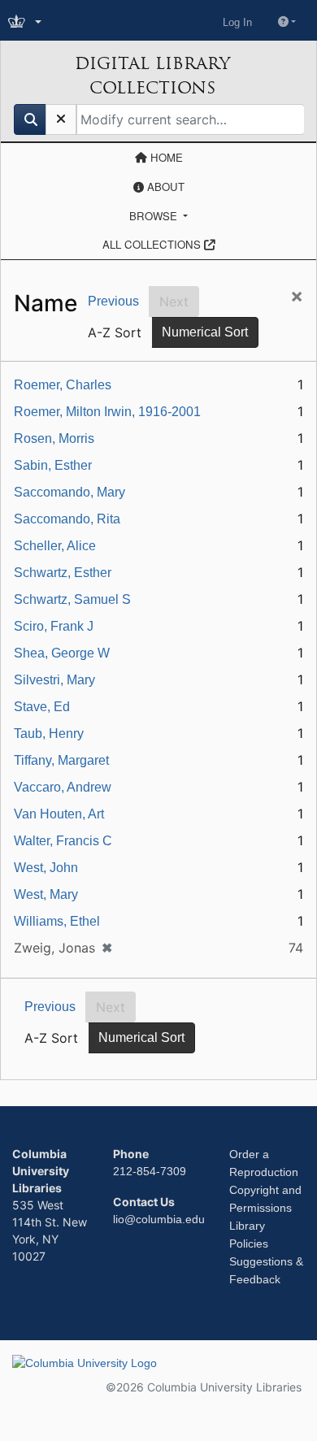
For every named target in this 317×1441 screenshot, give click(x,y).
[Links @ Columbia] (26, 22)
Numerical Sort (205, 332)
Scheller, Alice (55, 546)
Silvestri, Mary (54, 680)
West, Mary (46, 894)
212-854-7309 (149, 1171)
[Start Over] (61, 119)
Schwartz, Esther (62, 572)
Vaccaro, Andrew (62, 787)
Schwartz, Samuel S (72, 599)
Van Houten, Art (59, 814)
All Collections (153, 244)
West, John (46, 868)
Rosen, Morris (54, 438)
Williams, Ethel (57, 921)
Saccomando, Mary (69, 492)
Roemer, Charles (62, 385)
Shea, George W (62, 653)
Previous (113, 301)
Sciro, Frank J (53, 626)
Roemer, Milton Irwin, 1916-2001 (107, 412)
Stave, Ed (42, 707)
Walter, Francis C (63, 841)
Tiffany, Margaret (61, 760)
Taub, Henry (49, 733)
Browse (154, 216)
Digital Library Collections (152, 76)
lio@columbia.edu (159, 1219)
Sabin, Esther (53, 465)
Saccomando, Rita (67, 519)
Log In (237, 22)
